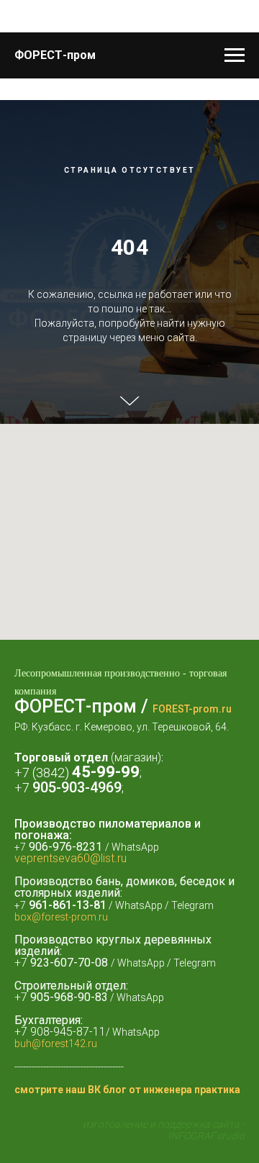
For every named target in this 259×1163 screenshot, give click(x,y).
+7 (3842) (43, 1030)
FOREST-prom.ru (192, 966)
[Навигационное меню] (234, 55)
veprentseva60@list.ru (70, 1116)
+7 (23, 1045)
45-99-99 (106, 1029)
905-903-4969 (77, 1045)
